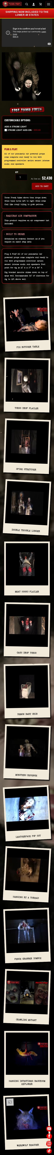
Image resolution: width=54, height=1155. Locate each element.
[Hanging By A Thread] (27, 871)
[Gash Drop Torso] (27, 626)
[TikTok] (49, 1150)
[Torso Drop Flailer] (27, 382)
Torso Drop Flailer (26, 408)
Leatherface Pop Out (28, 836)
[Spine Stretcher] (27, 443)
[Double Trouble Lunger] (27, 504)
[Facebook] (49, 1136)
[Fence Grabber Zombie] (26, 932)
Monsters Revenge (26, 775)
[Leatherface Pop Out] (27, 810)
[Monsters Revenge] (27, 749)
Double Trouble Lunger (26, 530)
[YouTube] (49, 1128)
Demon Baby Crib (27, 714)
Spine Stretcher (26, 469)
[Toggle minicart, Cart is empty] (40, 4)
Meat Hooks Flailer (27, 591)
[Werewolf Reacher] (26, 1119)
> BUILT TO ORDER (14, 234)
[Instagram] (49, 1143)
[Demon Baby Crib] (27, 688)
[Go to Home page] (12, 4)
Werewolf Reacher (28, 1145)
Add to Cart (41, 186)
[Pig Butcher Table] (26, 320)
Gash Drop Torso (26, 652)
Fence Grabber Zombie (27, 958)
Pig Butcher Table (27, 347)
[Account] (33, 4)
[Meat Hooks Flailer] (27, 565)
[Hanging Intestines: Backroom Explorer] (27, 1055)
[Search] (27, 4)
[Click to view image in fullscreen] (27, 76)
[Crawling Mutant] (27, 993)
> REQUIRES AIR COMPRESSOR (20, 216)
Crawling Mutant (26, 1019)
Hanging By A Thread (26, 897)
